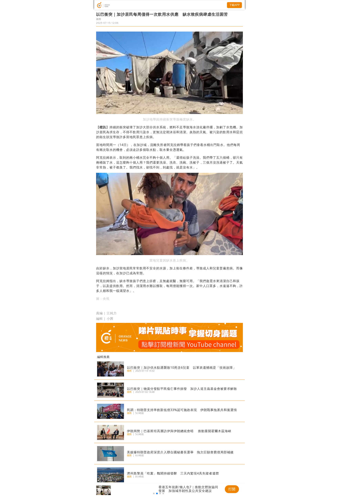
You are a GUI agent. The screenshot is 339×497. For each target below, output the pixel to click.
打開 (231, 489)
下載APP (234, 5)
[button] (154, 493)
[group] (158, 490)
